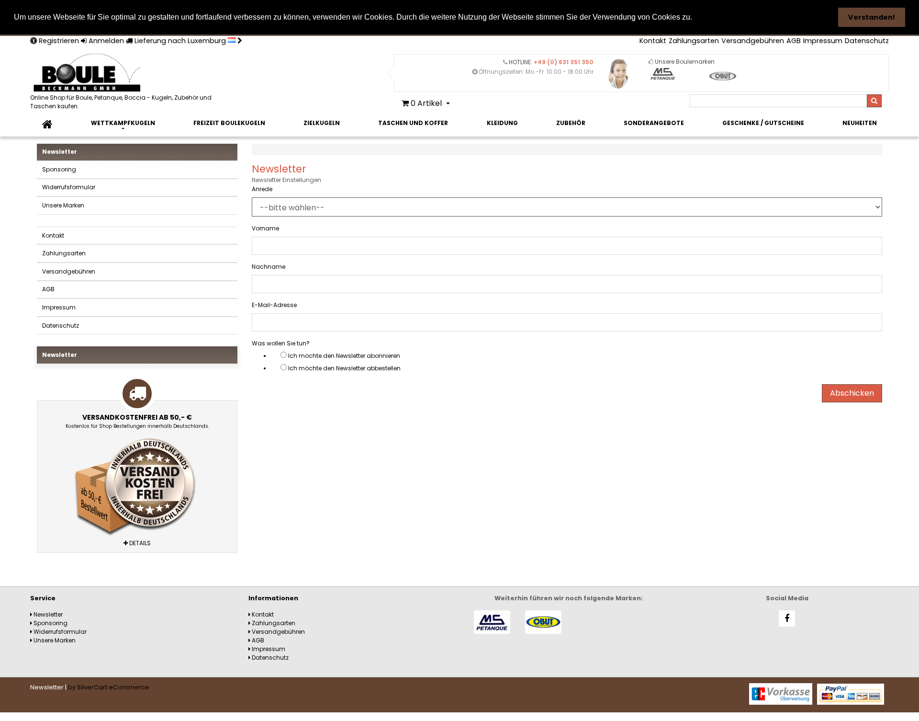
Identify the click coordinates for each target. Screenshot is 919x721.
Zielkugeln (321, 123)
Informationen (273, 598)
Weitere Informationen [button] (738, 17)
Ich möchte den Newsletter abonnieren (344, 356)
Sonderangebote (654, 123)
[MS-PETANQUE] (492, 622)
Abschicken (852, 393)
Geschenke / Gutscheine (763, 123)
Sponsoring (59, 169)
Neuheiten (859, 123)
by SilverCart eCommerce (108, 687)
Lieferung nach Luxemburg (180, 41)
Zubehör (570, 123)
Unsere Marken (63, 205)
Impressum (822, 41)
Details (139, 543)
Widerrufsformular (68, 187)
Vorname (265, 228)
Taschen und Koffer (413, 123)
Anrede (262, 189)
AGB (793, 41)
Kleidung (502, 123)
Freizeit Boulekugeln (229, 123)
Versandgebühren (752, 41)
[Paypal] (850, 693)
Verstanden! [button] (871, 17)
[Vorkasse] (780, 693)
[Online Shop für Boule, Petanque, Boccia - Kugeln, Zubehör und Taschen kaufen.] (126, 73)
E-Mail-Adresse (274, 305)
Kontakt (652, 41)
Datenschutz (867, 41)
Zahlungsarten (694, 41)
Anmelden (105, 41)
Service (43, 598)
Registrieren (58, 41)
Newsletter (59, 152)
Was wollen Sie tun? (281, 343)
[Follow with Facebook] (787, 618)
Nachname (268, 267)
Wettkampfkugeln (123, 123)
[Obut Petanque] (543, 622)
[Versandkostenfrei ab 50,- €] (137, 484)
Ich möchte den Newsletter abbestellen (344, 368)
